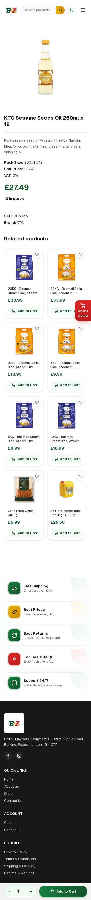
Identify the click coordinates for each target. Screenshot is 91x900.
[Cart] (71, 10)
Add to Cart (66, 891)
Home (8, 779)
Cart (7, 822)
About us (11, 786)
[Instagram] (19, 756)
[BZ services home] (11, 10)
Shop (8, 793)
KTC (20, 222)
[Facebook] (8, 756)
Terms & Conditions (20, 859)
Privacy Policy (16, 852)
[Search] (60, 10)
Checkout (12, 829)
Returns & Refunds (19, 873)
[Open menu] (83, 10)
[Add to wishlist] (37, 254)
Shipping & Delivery (20, 866)
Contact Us (13, 800)
